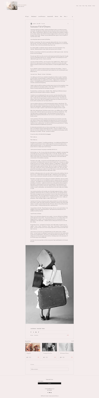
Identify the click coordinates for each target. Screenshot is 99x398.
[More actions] (68, 23)
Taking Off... (29, 353)
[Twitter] (49, 392)
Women (56, 16)
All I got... (27, 16)
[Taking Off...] (32, 347)
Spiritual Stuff (50, 16)
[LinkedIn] (51, 392)
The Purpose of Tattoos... (64, 353)
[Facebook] (47, 392)
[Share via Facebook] (30, 332)
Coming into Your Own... (47, 353)
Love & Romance (41, 16)
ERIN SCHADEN (22, 5)
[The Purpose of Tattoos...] (66, 347)
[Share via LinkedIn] (35, 332)
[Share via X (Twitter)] (33, 332)
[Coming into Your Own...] (49, 347)
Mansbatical (33, 16)
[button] (72, 16)
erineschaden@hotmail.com (49, 388)
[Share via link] (38, 332)
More (65, 16)
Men (61, 16)
